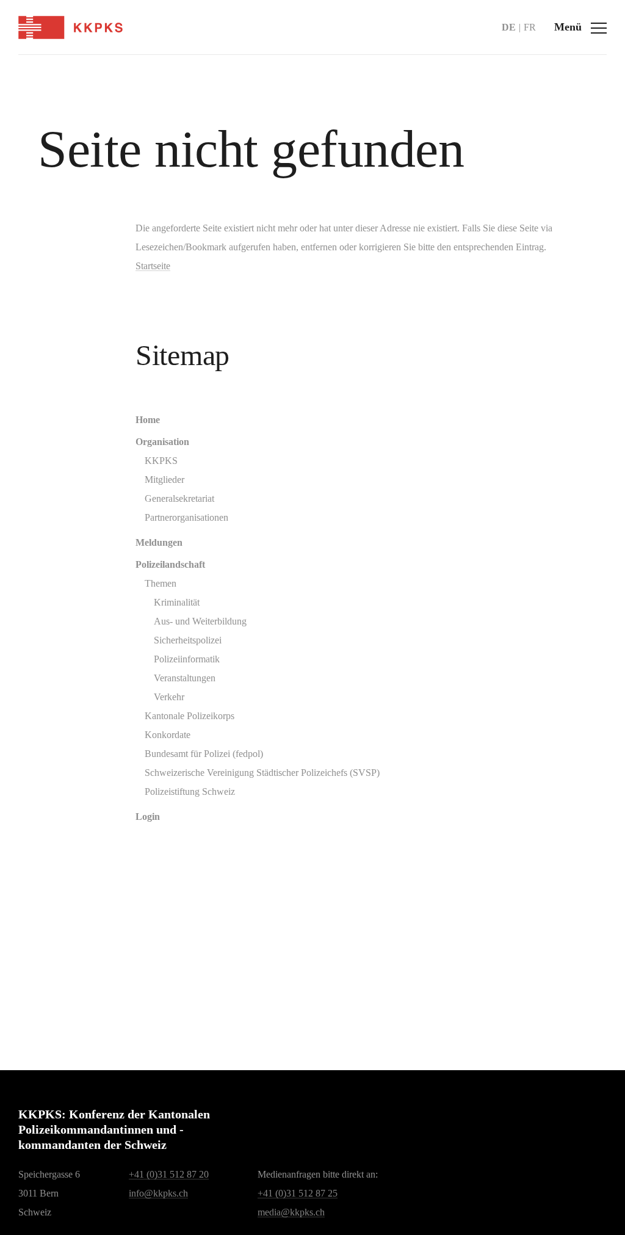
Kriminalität (177, 602)
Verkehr (169, 697)
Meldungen (158, 542)
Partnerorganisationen (186, 517)
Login (147, 816)
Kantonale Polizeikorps (189, 716)
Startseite (152, 266)
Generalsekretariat (179, 498)
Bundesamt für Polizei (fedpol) (204, 753)
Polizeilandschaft (170, 564)
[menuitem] (361, 419)
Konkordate (167, 735)
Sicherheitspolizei (188, 640)
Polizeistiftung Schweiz (190, 791)
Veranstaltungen (184, 678)
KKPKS (161, 460)
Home (147, 420)
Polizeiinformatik (187, 659)
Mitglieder (164, 479)
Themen (160, 583)
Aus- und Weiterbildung (200, 621)
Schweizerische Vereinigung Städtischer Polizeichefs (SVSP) (262, 772)
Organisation (162, 441)
